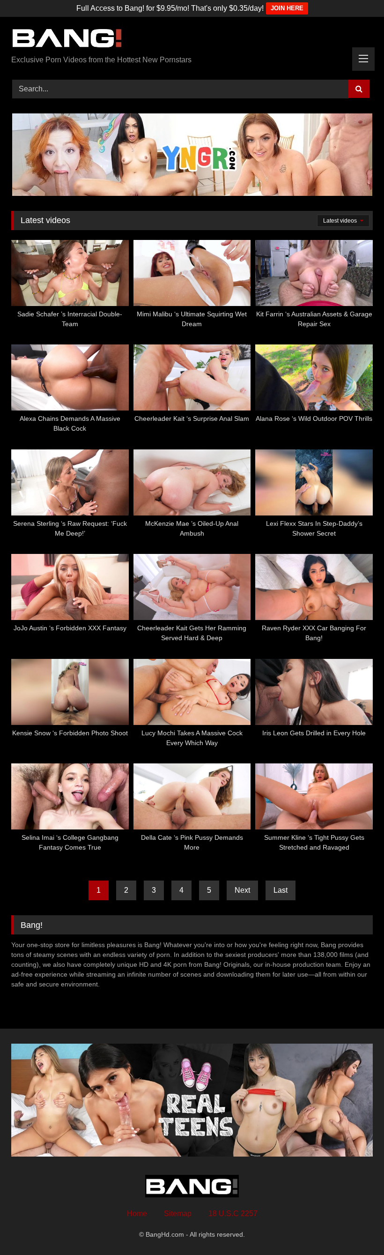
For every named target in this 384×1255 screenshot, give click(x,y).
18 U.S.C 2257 (233, 1214)
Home (137, 1214)
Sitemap (178, 1214)
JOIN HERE (287, 8)
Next (242, 890)
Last (280, 890)
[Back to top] (355, 1227)
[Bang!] (192, 39)
